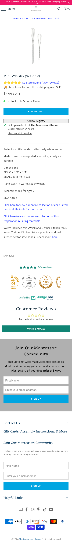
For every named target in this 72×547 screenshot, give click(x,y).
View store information (20, 133)
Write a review (36, 328)
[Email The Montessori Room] (20, 510)
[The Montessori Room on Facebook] (26, 510)
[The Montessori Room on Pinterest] (38, 510)
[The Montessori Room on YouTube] (51, 510)
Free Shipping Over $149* (50, 2)
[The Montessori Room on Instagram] (32, 510)
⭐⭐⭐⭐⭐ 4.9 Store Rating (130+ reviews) (31, 82)
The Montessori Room (30, 539)
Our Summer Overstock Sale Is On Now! (26, 1)
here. (55, 237)
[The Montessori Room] (36, 8)
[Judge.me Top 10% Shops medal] (36, 282)
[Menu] (2, 8)
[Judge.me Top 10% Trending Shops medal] (53, 282)
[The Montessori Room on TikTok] (45, 510)
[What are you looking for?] (59, 8)
